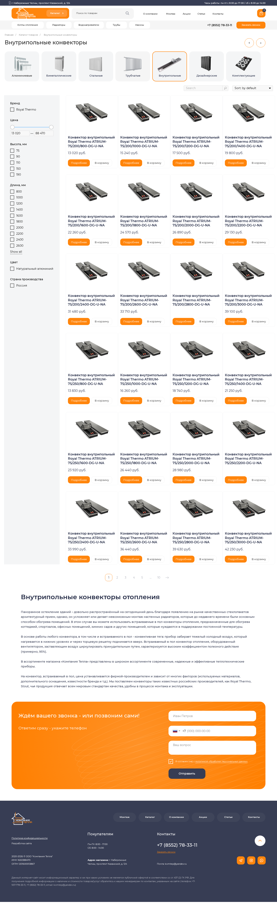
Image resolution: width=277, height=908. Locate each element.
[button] (250, 25)
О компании (150, 13)
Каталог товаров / (30, 34)
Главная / (10, 34)
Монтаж (170, 13)
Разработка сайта (22, 843)
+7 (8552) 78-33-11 (219, 25)
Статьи (201, 13)
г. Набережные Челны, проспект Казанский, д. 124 (41, 3)
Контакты (218, 13)
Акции (187, 13)
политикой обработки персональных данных (221, 761)
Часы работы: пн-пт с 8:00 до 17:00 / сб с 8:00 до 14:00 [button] (234, 3)
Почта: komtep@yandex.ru (172, 863)
